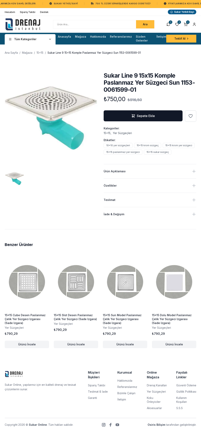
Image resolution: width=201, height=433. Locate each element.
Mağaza (27, 52)
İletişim (121, 399)
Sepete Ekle (146, 116)
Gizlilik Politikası (186, 391)
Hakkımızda (124, 380)
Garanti (92, 397)
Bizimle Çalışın (126, 393)
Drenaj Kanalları (157, 385)
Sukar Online (38, 424)
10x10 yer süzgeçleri (118, 145)
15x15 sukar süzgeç (157, 152)
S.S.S (179, 408)
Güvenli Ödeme (186, 385)
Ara (145, 24)
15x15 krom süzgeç (148, 145)
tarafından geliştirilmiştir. (172, 424)
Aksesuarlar (154, 408)
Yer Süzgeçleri (122, 133)
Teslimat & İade (98, 391)
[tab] (14, 178)
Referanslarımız (127, 387)
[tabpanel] (51, 118)
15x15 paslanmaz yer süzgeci (123, 152)
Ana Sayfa (11, 52)
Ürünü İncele (33, 345)
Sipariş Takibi (96, 385)
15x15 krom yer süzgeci (178, 145)
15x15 (40, 52)
